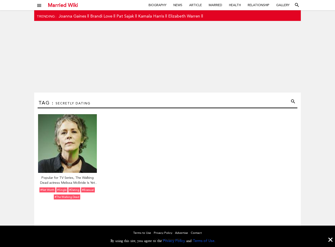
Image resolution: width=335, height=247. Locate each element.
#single (62, 190)
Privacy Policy (174, 241)
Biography (158, 5)
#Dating (74, 190)
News (177, 5)
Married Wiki (63, 5)
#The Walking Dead (67, 197)
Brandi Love (101, 16)
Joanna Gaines (72, 16)
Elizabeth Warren (184, 16)
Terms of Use (203, 241)
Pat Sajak (125, 16)
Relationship (258, 5)
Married (215, 5)
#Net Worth (47, 190)
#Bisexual (88, 190)
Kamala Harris (151, 16)
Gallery (283, 5)
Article (195, 5)
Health (235, 5)
